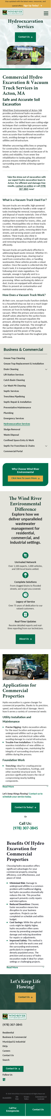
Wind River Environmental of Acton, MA (22, 110)
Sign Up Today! (31, 6)
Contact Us (24, 37)
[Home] (13, 12)
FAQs (5, 1046)
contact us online (24, 186)
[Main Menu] (46, 13)
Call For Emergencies (12, 1109)
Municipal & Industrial (14, 1042)
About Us (24, 639)
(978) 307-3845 (25, 828)
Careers (6, 1051)
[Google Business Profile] (4, 1079)
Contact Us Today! (24, 807)
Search (6, 1060)
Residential (8, 1033)
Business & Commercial (14, 1037)
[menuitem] (25, 358)
